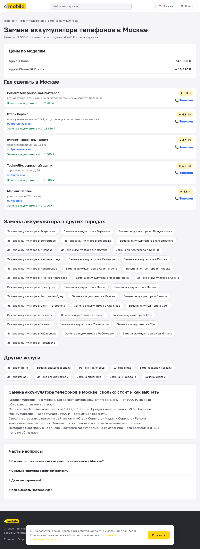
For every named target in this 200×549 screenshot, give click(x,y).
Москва (168, 6)
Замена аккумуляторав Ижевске (30, 249)
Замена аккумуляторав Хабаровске (31, 333)
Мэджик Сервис (19, 191)
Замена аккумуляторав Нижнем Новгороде (37, 277)
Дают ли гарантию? (26, 480)
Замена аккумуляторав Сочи (149, 305)
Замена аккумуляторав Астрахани (31, 231)
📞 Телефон (184, 100)
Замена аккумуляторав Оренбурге (31, 287)
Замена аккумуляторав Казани (137, 249)
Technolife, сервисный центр (29, 165)
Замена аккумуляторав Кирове (145, 259)
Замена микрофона (123, 376)
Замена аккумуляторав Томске (82, 315)
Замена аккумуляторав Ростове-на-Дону (35, 296)
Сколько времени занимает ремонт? (39, 471)
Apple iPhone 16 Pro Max (27, 69)
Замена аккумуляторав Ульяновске (84, 324)
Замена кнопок (155, 376)
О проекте (24, 539)
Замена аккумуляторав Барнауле (87, 231)
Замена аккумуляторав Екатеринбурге (146, 240)
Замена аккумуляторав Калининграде (33, 259)
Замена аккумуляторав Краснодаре (32, 268)
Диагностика (122, 367)
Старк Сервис (17, 114)
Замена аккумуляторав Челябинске (147, 333)
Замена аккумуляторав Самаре (145, 296)
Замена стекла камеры (52, 376)
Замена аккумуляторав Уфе (136, 324)
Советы (9, 539)
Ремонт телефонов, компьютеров (33, 93)
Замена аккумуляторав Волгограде (31, 240)
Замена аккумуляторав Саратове (97, 305)
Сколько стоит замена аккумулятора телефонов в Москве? (57, 461)
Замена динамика (89, 376)
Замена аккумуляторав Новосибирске (102, 277)
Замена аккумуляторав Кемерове (92, 259)
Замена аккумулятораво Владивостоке (145, 231)
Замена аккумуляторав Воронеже (87, 240)
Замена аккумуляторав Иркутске (84, 249)
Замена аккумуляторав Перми (135, 287)
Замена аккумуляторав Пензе (84, 287)
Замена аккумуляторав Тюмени (29, 324)
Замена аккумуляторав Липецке (147, 268)
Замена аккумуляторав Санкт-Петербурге (36, 305)
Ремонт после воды (92, 367)
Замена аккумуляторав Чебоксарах (89, 333)
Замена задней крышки (156, 367)
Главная (9, 20)
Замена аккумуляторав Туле (132, 315)
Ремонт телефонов (31, 20)
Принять (158, 535)
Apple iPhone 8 (20, 61)
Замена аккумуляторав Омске (158, 277)
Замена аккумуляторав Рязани (93, 296)
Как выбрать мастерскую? (31, 490)
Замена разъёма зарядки (54, 367)
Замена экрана (17, 367)
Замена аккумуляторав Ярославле (31, 342)
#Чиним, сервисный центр (27, 140)
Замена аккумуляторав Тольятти (30, 315)
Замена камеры (18, 376)
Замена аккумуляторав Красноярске (91, 268)
